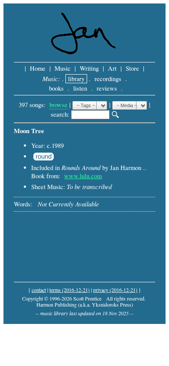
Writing (89, 68)
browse (58, 105)
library (76, 79)
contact (39, 289)
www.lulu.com (83, 176)
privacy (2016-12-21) (115, 289)
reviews (106, 88)
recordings (108, 79)
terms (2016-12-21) (69, 289)
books (56, 88)
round (43, 156)
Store (132, 68)
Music (62, 68)
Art (112, 68)
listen (80, 88)
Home (38, 68)
